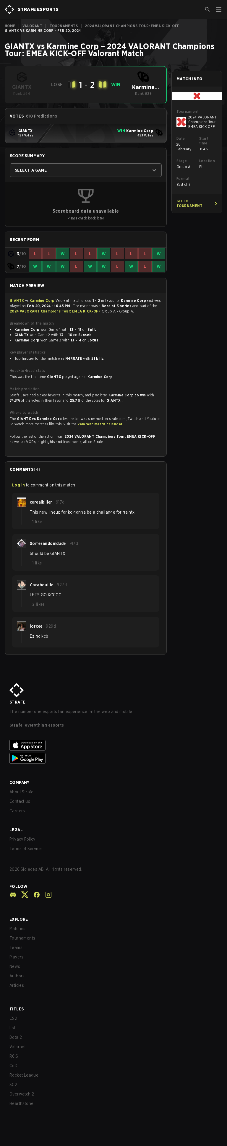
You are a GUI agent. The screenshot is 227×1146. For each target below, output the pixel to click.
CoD (13, 1065)
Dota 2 (15, 1037)
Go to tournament (189, 203)
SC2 (13, 1084)
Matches (17, 928)
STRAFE (17, 702)
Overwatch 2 (21, 1094)
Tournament (187, 111)
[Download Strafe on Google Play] (113, 758)
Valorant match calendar (100, 424)
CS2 (13, 1018)
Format (182, 178)
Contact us (19, 801)
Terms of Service (25, 848)
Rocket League (23, 1075)
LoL (12, 1027)
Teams (15, 947)
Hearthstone (21, 1103)
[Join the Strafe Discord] (13, 894)
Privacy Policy (22, 839)
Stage (181, 161)
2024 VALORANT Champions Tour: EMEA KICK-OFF (132, 26)
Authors (17, 976)
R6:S (13, 1056)
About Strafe (21, 791)
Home (10, 26)
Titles (16, 1009)
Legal (16, 829)
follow (18, 886)
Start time (203, 140)
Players (16, 957)
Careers (17, 810)
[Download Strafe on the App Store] (113, 745)
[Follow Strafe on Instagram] (46, 894)
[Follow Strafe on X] (22, 894)
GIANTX (17, 300)
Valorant (32, 26)
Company (19, 782)
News (14, 966)
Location (207, 161)
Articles (16, 985)
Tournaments (64, 26)
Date (180, 138)
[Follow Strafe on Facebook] (34, 894)
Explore (18, 919)
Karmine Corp (43, 300)
